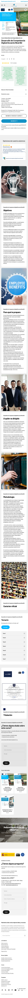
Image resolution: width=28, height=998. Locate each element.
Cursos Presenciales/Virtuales (7, 973)
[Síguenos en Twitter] (5, 990)
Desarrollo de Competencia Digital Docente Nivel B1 (7, 789)
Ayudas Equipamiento (5, 960)
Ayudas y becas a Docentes (6, 959)
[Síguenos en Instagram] (9, 990)
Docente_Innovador (5, 982)
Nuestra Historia (4, 944)
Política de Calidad (5, 947)
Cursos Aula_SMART (5, 970)
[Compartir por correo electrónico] (14, 59)
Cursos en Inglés (4, 971)
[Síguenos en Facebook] (2, 990)
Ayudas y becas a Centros (6, 957)
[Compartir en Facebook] (7, 59)
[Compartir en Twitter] (9, 59)
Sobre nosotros (4, 943)
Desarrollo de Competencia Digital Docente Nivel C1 (20, 789)
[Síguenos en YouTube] (15, 990)
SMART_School (4, 979)
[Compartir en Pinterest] (11, 59)
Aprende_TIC (4, 985)
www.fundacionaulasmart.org (12, 884)
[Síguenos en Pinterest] (12, 990)
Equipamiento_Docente (6, 984)
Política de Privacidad (11, 949)
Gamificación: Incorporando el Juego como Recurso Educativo (14, 158)
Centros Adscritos (5, 946)
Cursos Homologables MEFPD (7, 968)
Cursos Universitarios (5, 967)
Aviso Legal (3, 949)
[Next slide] (25, 152)
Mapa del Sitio (4, 951)
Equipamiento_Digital (5, 981)
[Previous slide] (2, 152)
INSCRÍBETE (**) (14, 121)
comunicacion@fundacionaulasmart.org (12, 883)
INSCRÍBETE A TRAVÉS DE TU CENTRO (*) (14, 115)
